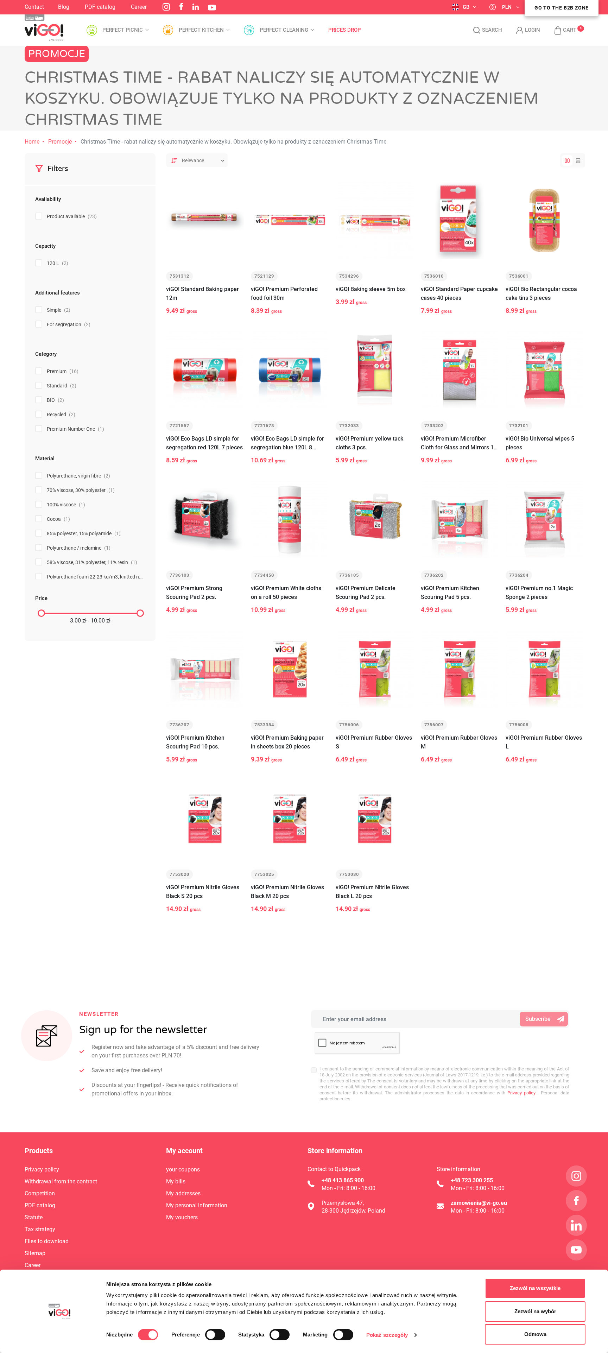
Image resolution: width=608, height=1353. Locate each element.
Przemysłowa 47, (343, 1203)
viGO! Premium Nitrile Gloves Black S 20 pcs (202, 891)
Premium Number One (75, 429)
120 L (57, 263)
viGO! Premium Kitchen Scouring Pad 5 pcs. (450, 592)
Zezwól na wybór (535, 1311)
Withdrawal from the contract (61, 1181)
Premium (62, 371)
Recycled (61, 414)
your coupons (183, 1169)
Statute (34, 1217)
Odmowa (535, 1334)
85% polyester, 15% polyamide (84, 533)
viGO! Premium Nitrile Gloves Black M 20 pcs (287, 891)
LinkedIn (195, 7)
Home (32, 141)
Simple (58, 310)
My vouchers (182, 1217)
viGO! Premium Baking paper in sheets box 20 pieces (287, 742)
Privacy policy (520, 1092)
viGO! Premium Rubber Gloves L (544, 742)
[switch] (215, 1334)
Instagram (166, 7)
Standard (61, 385)
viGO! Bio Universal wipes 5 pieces (540, 443)
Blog (63, 7)
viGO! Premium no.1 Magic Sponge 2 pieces (539, 592)
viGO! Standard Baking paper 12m (202, 293)
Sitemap (35, 1253)
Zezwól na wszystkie (535, 1288)
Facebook (181, 6)
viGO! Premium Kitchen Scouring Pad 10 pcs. (195, 742)
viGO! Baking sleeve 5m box (371, 289)
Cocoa (58, 519)
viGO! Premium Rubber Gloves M (459, 742)
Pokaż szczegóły (387, 1335)
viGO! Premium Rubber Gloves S (374, 742)
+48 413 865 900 (343, 1180)
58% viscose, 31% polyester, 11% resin (92, 562)
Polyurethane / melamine (78, 548)
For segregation (68, 324)
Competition (40, 1193)
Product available (72, 216)
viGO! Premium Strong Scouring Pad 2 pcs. (194, 592)
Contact (34, 7)
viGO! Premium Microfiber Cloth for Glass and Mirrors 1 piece (457, 443)
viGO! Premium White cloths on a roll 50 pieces (286, 592)
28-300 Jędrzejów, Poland (353, 1210)
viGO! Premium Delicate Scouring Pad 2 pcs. (365, 592)
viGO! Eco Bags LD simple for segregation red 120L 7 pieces (204, 443)
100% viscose (66, 504)
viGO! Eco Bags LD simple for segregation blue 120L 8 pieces (287, 443)
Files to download (47, 1241)
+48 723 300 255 (472, 1180)
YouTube (212, 8)
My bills (175, 1181)
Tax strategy (40, 1229)
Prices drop (344, 30)
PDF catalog (100, 7)
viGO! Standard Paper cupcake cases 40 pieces (459, 293)
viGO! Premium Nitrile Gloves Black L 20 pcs (372, 891)
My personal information (196, 1205)
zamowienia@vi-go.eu (479, 1203)
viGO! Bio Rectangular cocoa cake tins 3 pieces (541, 293)
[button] (562, 30)
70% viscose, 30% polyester (81, 490)
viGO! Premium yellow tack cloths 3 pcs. (369, 443)
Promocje (60, 141)
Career (139, 7)
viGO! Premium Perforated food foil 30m (284, 293)
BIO (55, 400)
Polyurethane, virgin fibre (78, 476)
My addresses (183, 1193)
